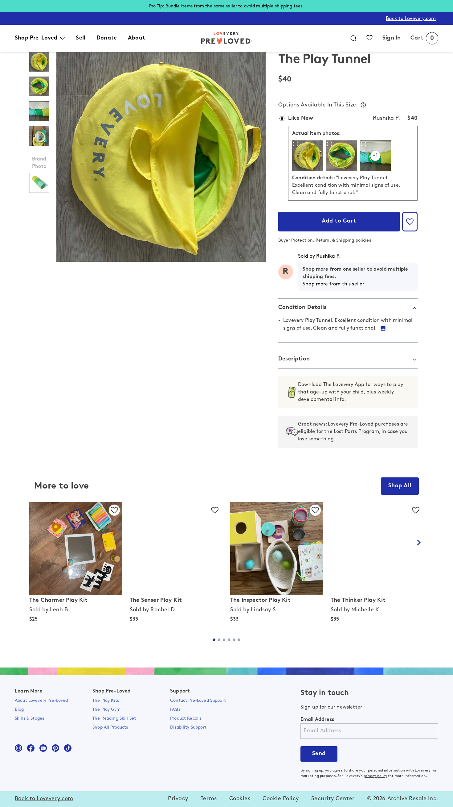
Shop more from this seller (333, 284)
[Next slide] (419, 542)
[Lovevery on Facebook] (31, 748)
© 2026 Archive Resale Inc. (402, 799)
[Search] (353, 38)
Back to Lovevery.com (411, 18)
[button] (410, 221)
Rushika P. (328, 256)
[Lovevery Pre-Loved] (226, 38)
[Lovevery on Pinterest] (55, 748)
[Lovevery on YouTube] (43, 748)
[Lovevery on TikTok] (67, 748)
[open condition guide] (363, 105)
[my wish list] (369, 37)
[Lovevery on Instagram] (18, 748)
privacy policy (375, 776)
